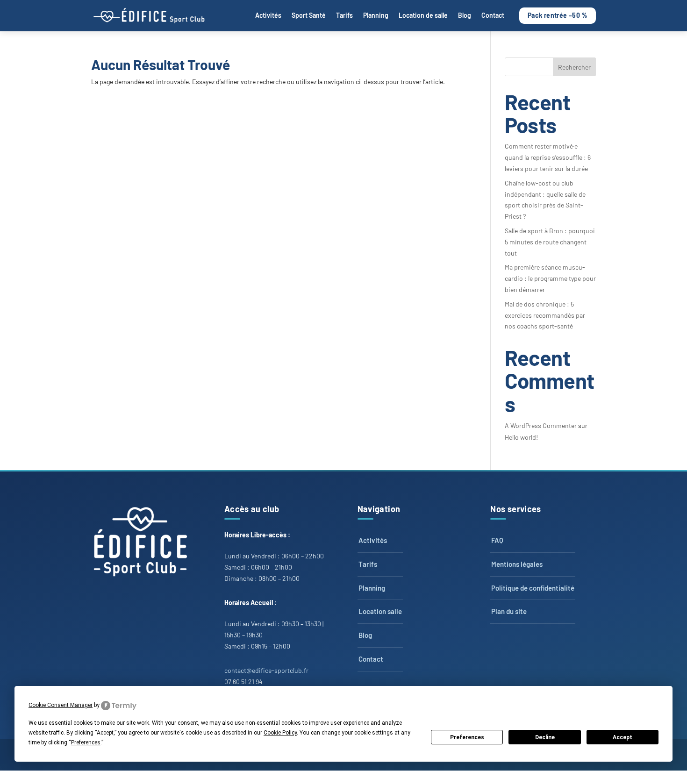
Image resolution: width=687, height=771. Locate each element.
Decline (545, 737)
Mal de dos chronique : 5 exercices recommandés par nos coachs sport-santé (545, 315)
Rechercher (574, 67)
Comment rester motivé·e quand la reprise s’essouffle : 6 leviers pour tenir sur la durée (548, 157)
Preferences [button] (85, 742)
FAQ (497, 540)
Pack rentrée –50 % (557, 15)
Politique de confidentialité (532, 588)
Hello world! (521, 437)
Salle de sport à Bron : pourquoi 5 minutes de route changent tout (550, 242)
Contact (492, 15)
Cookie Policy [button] (280, 732)
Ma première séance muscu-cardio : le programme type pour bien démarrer (550, 278)
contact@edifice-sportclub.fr (266, 670)
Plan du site (509, 611)
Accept (622, 737)
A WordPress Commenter (541, 425)
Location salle (380, 611)
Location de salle (423, 15)
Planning (375, 15)
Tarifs (344, 15)
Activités (268, 15)
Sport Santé (309, 15)
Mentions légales (517, 564)
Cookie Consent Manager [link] (61, 705)
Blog (464, 15)
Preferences (467, 737)
